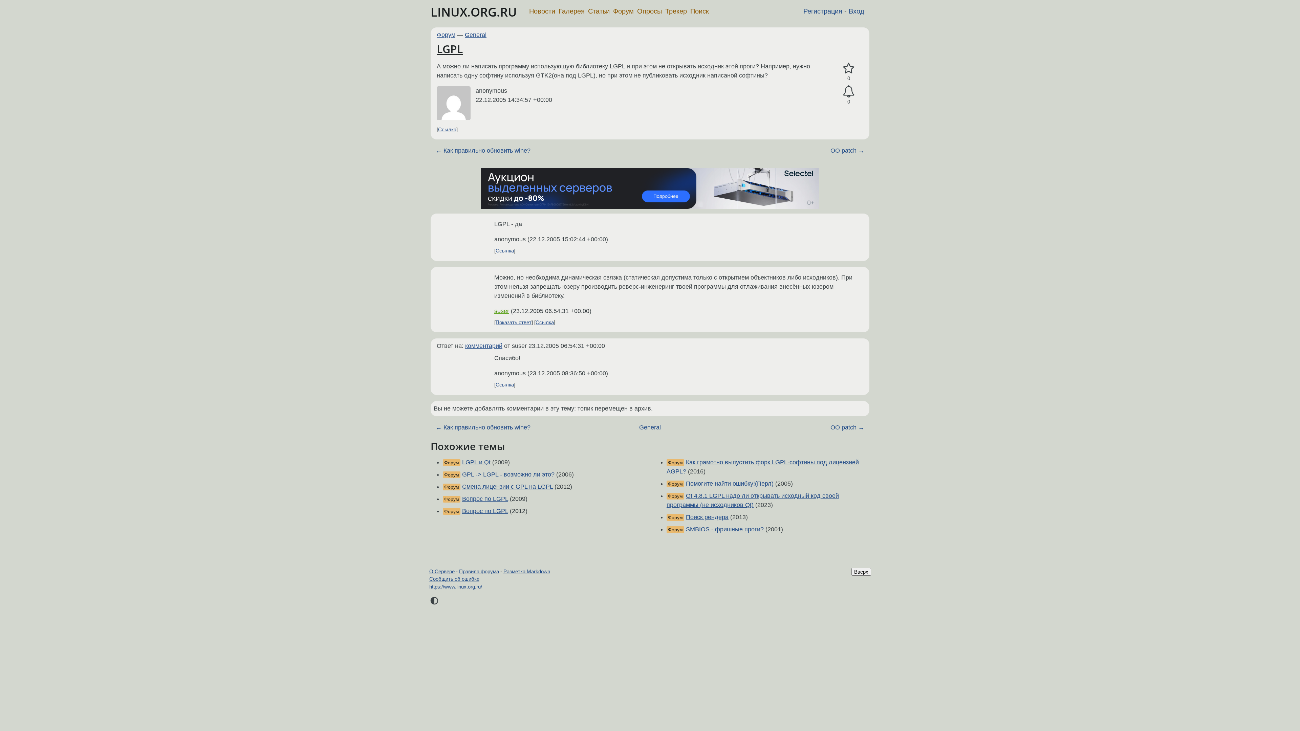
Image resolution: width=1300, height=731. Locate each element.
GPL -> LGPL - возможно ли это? (508, 474)
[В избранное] (848, 68)
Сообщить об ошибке (454, 579)
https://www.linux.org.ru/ (455, 587)
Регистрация (822, 11)
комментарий (483, 345)
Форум (623, 11)
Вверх (861, 572)
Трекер (676, 11)
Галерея (572, 11)
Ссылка (447, 129)
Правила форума (479, 571)
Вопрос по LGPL (485, 498)
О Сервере (442, 571)
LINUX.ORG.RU (474, 12)
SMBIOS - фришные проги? (725, 529)
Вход (856, 11)
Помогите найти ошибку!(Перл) (730, 483)
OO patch (843, 150)
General (475, 34)
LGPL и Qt (476, 462)
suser (501, 311)
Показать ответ (514, 322)
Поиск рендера (707, 517)
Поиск (699, 11)
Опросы (649, 11)
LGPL (450, 49)
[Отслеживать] (848, 91)
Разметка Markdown (526, 571)
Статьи (599, 11)
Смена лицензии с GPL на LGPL (507, 486)
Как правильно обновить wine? (486, 150)
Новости (542, 11)
